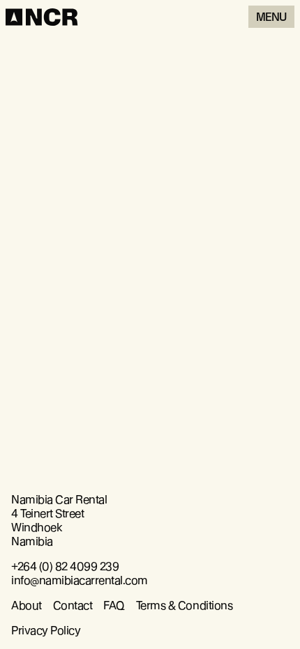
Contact (73, 605)
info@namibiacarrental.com (79, 580)
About (26, 605)
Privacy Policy (45, 630)
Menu (271, 17)
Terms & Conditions (184, 605)
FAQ (114, 605)
